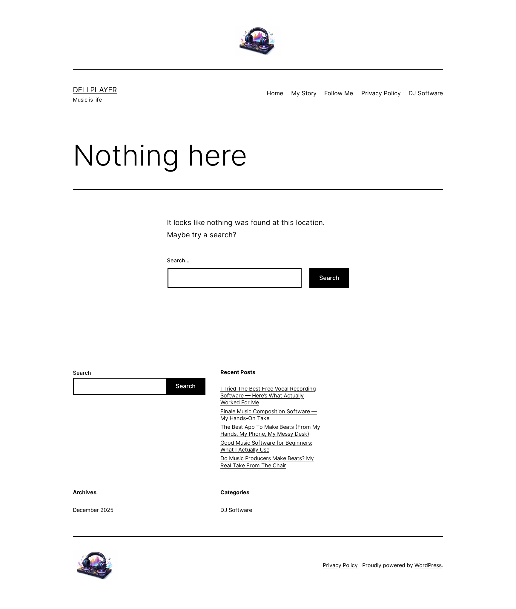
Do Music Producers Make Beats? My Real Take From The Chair (267, 461)
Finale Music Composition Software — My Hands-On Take (268, 414)
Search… (178, 260)
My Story (304, 93)
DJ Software (425, 93)
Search (82, 373)
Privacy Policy (381, 93)
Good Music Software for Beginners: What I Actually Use (266, 446)
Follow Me (338, 93)
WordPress (428, 565)
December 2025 (93, 510)
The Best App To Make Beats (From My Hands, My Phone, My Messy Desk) (270, 430)
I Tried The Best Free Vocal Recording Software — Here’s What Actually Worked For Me (268, 395)
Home (275, 93)
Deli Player (95, 89)
